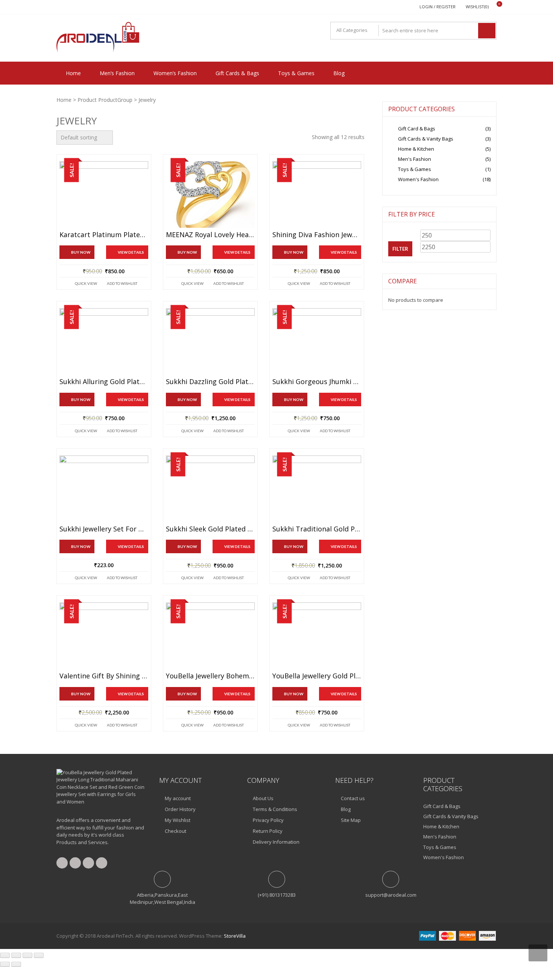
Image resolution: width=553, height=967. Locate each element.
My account (178, 798)
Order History (180, 809)
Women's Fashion (418, 179)
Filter (400, 249)
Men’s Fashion (117, 73)
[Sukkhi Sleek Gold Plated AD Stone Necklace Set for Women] (210, 489)
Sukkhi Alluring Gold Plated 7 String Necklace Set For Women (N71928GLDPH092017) (103, 382)
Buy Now (80, 252)
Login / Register (437, 6)
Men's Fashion (414, 159)
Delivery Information (276, 841)
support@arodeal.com (390, 894)
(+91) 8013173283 (277, 894)
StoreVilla (235, 935)
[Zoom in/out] (5, 955)
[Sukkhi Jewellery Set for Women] (103, 489)
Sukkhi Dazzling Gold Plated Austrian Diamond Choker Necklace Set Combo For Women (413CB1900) (210, 382)
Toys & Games (296, 73)
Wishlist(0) (477, 6)
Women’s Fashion (175, 73)
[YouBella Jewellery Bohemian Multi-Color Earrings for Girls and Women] (210, 635)
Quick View (86, 283)
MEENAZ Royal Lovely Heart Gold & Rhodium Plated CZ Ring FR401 (210, 235)
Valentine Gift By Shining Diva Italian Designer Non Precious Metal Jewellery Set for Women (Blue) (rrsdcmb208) (103, 676)
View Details (131, 252)
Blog (339, 73)
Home (73, 73)
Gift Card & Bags (416, 128)
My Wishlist (177, 820)
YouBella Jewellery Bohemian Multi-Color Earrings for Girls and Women (210, 676)
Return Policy (268, 831)
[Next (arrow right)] (16, 964)
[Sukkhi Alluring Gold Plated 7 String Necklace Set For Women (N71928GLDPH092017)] (103, 341)
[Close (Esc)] (39, 955)
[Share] (27, 955)
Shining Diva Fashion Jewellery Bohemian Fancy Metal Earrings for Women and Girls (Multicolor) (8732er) (316, 235)
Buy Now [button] (293, 694)
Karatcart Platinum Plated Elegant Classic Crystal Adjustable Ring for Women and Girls (103, 235)
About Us (263, 798)
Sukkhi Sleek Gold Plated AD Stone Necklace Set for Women (210, 529)
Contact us (353, 798)
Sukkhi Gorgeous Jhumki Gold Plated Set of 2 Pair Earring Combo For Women (316, 382)
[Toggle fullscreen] (16, 955)
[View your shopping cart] (494, 7)
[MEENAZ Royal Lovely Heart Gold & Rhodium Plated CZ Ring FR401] (210, 194)
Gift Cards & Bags (237, 73)
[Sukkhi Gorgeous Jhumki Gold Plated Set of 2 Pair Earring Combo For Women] (316, 341)
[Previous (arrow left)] (5, 964)
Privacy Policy (268, 820)
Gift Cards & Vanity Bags (425, 138)
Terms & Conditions (275, 809)
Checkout (175, 831)
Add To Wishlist (122, 283)
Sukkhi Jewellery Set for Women (103, 529)
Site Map (351, 820)
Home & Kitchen (416, 148)
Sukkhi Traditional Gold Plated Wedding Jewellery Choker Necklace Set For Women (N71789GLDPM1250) (316, 529)
